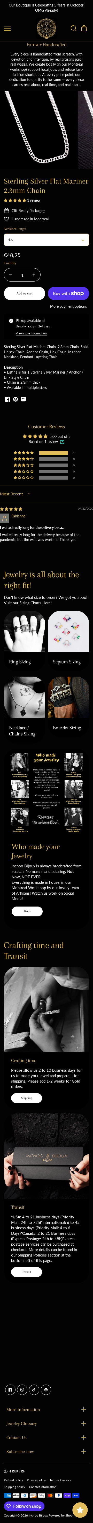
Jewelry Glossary (21, 1423)
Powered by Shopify (62, 1515)
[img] (11, 509)
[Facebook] (10, 1390)
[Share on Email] (23, 399)
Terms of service (60, 1480)
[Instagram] (22, 1390)
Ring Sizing (20, 662)
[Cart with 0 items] (84, 28)
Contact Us (16, 1437)
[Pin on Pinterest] (15, 399)
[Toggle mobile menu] (19, 28)
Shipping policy (14, 1487)
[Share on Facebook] (8, 399)
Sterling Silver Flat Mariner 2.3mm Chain (46, 186)
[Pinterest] (46, 1390)
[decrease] (10, 274)
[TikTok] (34, 1390)
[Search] (73, 28)
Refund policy (13, 1480)
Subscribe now (20, 1451)
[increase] (33, 274)
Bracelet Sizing (67, 728)
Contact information (43, 1487)
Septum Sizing (67, 662)
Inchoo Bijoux (38, 1515)
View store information (31, 333)
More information (23, 1409)
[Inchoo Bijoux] (46, 28)
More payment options (68, 306)
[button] (84, 28)
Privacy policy (36, 1480)
